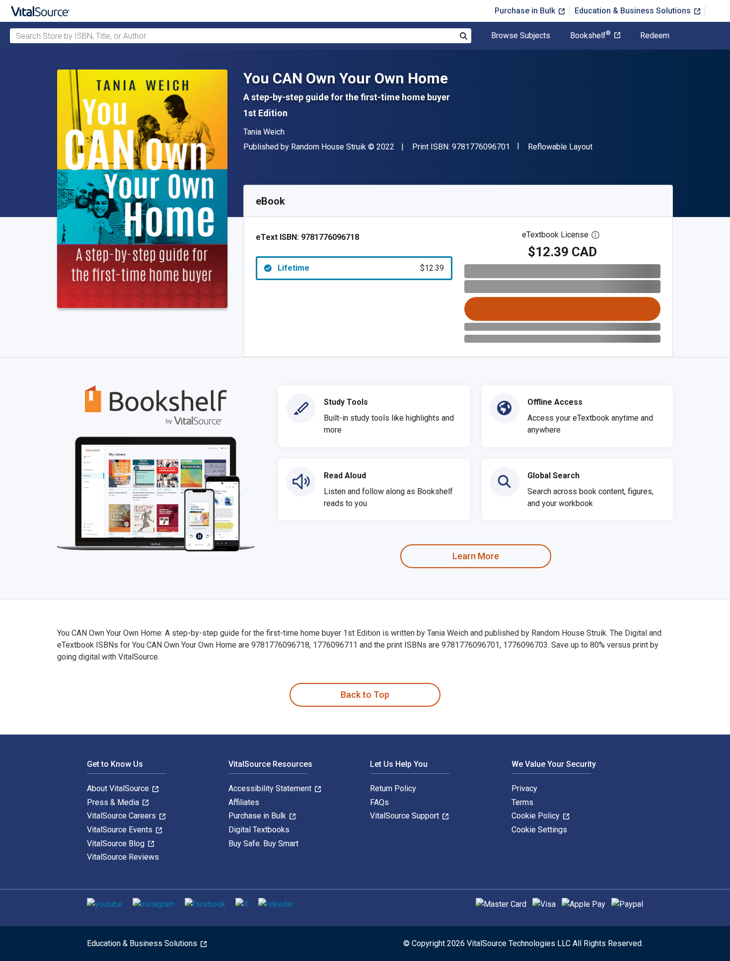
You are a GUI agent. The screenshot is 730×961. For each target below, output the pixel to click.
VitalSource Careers (122, 815)
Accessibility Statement (270, 788)
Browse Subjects (520, 36)
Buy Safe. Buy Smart (263, 843)
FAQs (379, 802)
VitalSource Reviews (123, 857)
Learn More (475, 556)
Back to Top (365, 694)
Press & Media (114, 802)
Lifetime (361, 268)
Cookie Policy (536, 815)
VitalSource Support (405, 815)
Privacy (524, 788)
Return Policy (393, 788)
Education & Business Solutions (634, 10)
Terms (522, 802)
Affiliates (243, 802)
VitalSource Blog (116, 843)
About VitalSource (119, 788)
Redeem (654, 36)
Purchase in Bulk (526, 10)
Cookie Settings (539, 829)
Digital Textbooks (259, 829)
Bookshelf (590, 36)
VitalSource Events (120, 829)
